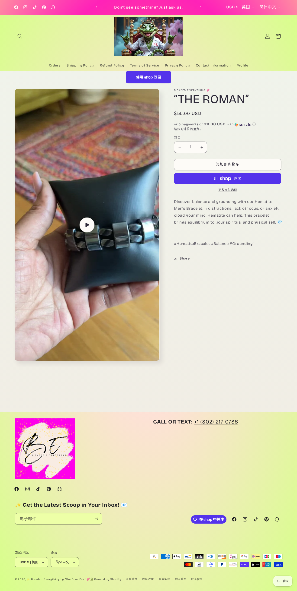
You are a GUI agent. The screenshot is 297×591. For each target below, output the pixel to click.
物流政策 (181, 579)
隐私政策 (148, 579)
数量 (177, 138)
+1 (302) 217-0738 (216, 421)
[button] (20, 36)
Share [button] (185, 258)
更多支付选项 (227, 190)
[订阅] (96, 519)
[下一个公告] (201, 7)
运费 (196, 129)
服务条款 (164, 579)
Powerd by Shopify (107, 579)
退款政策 (132, 579)
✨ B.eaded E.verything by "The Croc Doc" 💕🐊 (60, 579)
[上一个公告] (96, 7)
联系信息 (197, 579)
